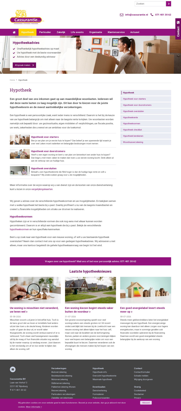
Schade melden (141, 375)
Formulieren (98, 394)
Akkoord (146, 403)
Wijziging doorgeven (143, 379)
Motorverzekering (59, 379)
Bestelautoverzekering (61, 375)
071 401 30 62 (163, 14)
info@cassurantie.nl (136, 14)
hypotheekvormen (19, 229)
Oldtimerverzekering (60, 383)
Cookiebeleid (140, 390)
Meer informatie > (34, 407)
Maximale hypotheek (102, 379)
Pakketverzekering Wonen (63, 387)
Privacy (137, 398)
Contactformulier (142, 372)
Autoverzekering (58, 372)
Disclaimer (139, 394)
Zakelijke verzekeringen (62, 398)
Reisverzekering (58, 390)
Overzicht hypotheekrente (104, 375)
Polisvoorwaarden (101, 398)
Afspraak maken (22, 65)
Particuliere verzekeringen (63, 394)
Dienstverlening (100, 390)
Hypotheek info (100, 372)
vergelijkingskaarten (42, 189)
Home (12, 80)
